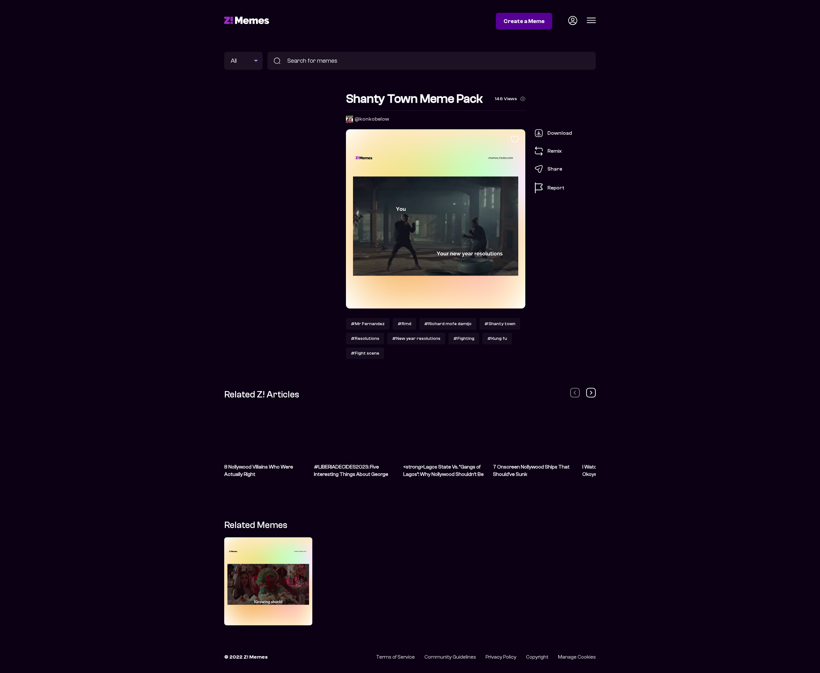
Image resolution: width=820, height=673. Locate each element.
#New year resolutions (416, 338)
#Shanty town (499, 323)
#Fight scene (365, 353)
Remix (554, 151)
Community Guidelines (450, 657)
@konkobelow (372, 119)
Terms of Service (395, 657)
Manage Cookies (577, 657)
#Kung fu (497, 338)
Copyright (537, 657)
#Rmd (404, 323)
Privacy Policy (501, 657)
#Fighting (463, 338)
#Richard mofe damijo (448, 323)
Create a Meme (524, 21)
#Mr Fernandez (368, 323)
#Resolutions (365, 338)
